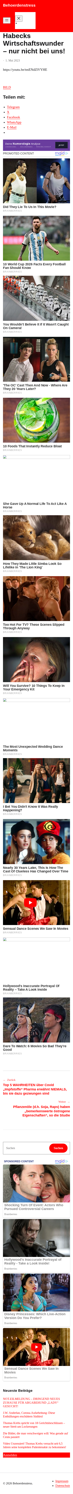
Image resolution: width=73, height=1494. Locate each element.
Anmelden (10, 1455)
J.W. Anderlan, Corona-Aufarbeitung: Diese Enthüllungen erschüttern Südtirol (29, 1414)
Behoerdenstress (19, 5)
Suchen (58, 1148)
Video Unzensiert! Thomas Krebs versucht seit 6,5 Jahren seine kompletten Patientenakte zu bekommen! (34, 1445)
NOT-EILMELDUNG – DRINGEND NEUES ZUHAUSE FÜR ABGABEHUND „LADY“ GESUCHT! (31, 1402)
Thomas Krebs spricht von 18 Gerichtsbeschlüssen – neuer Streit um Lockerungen (34, 1424)
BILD (7, 87)
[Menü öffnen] (6, 20)
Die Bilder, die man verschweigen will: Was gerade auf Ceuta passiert (35, 1435)
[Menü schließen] (18, 18)
